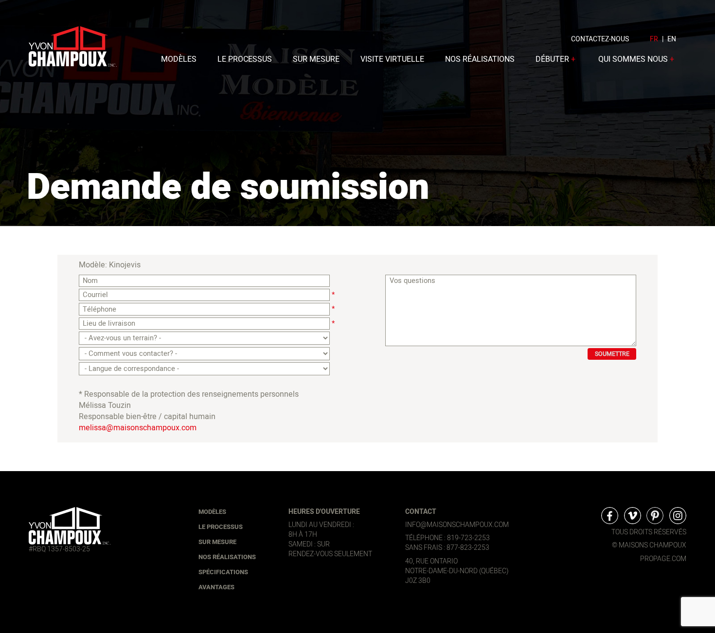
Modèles (179, 59)
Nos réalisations (480, 59)
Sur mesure (316, 59)
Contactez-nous (600, 39)
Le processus (244, 59)
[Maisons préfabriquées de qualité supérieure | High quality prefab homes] (69, 525)
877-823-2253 (468, 548)
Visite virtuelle (392, 59)
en (671, 39)
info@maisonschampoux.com (457, 525)
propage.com (663, 559)
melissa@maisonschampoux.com (138, 428)
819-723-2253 (468, 538)
